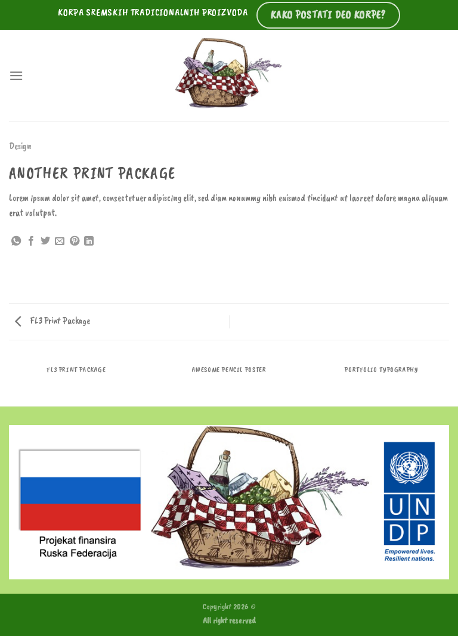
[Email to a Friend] (59, 241)
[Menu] (16, 75)
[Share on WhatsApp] (16, 241)
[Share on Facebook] (31, 241)
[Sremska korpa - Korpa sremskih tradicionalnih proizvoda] (229, 75)
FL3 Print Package (59, 321)
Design (20, 146)
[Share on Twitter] (45, 241)
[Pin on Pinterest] (74, 241)
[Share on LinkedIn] (89, 241)
